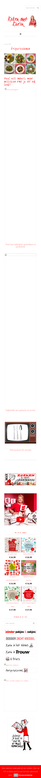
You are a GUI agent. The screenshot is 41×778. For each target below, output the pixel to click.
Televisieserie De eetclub (20, 450)
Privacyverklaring (25, 775)
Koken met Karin (20, 21)
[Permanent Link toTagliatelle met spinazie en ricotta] (20, 255)
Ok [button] (16, 775)
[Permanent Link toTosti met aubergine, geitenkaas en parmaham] (20, 89)
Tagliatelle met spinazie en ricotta (20, 410)
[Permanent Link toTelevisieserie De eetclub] (20, 447)
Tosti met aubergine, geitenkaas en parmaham (20, 245)
